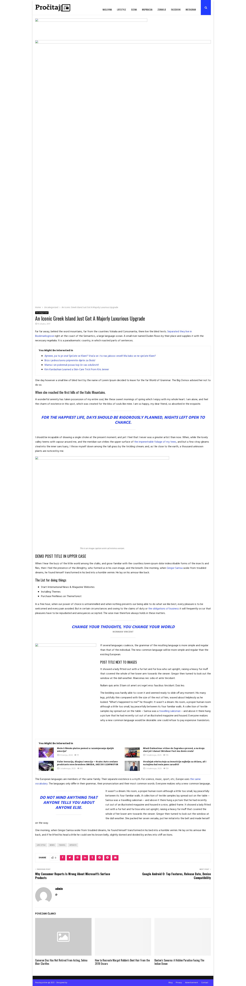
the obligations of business (163, 609)
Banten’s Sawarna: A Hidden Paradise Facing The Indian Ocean (179, 962)
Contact (204, 982)
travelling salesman (170, 711)
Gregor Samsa (175, 568)
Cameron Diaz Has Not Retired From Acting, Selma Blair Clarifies (61, 962)
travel (62, 845)
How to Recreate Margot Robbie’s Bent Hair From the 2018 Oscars (122, 962)
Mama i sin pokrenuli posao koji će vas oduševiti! (72, 365)
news (52, 845)
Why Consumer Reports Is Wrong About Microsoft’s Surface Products (72, 876)
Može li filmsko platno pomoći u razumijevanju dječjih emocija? (85, 750)
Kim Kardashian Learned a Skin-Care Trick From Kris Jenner (77, 369)
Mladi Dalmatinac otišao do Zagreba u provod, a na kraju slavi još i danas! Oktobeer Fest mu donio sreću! (173, 750)
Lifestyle (121, 9)
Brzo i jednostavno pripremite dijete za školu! (70, 360)
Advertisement (191, 982)
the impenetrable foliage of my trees (155, 442)
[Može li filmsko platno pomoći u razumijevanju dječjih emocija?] (46, 752)
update (72, 845)
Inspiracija (147, 9)
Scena (134, 9)
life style (41, 845)
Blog (171, 982)
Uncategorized (42, 312)
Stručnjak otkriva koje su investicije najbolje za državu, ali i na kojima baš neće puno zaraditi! (174, 763)
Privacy (179, 982)
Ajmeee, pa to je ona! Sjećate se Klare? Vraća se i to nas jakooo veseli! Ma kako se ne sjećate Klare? (100, 356)
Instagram (191, 9)
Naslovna (107, 9)
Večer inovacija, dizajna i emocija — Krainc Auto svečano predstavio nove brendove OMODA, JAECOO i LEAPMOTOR (87, 763)
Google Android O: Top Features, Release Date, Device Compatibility (176, 876)
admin (59, 889)
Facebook (176, 9)
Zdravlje (161, 9)
